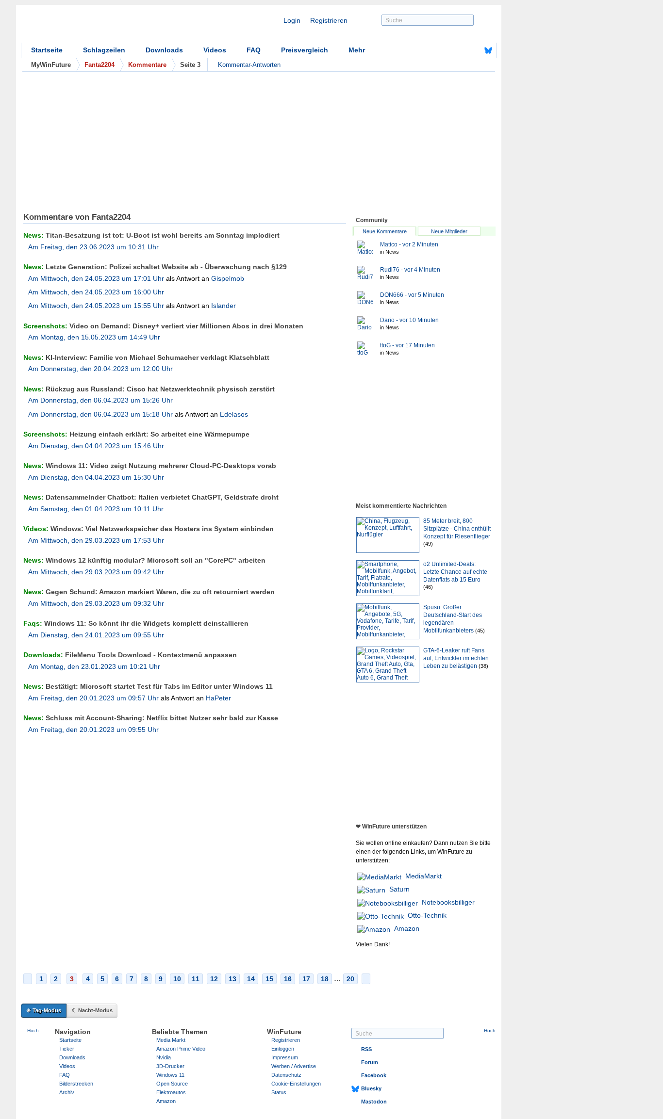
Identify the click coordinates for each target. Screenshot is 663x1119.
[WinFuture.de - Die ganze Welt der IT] (103, 26)
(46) (428, 587)
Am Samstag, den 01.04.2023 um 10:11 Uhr (96, 509)
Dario (409, 320)
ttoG (407, 345)
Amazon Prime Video (180, 1049)
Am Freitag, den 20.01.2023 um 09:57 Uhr (93, 698)
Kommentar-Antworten (249, 64)
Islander (223, 305)
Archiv (66, 1092)
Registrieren (329, 20)
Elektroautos (171, 1092)
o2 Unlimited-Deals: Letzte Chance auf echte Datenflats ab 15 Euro (455, 572)
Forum (369, 1062)
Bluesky (371, 1088)
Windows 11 (170, 1075)
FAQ (254, 50)
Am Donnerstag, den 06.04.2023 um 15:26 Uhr (100, 400)
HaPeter (218, 698)
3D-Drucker (170, 1066)
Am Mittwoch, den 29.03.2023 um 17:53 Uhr (96, 540)
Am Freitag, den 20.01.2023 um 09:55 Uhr (93, 729)
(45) (480, 630)
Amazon (406, 928)
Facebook (373, 1075)
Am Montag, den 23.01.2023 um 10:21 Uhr (94, 666)
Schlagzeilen (104, 50)
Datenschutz (286, 1075)
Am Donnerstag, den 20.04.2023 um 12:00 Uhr (100, 369)
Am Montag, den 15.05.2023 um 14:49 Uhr (94, 337)
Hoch (33, 1030)
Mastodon (374, 1101)
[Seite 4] (366, 978)
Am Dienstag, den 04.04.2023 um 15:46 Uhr (96, 446)
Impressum (284, 1057)
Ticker (66, 1049)
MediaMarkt (423, 876)
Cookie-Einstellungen (296, 1084)
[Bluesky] (488, 50)
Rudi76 (410, 269)
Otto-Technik (427, 915)
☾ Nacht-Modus (92, 1010)
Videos (214, 50)
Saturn (399, 889)
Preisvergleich (304, 50)
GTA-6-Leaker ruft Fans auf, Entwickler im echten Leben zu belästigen (456, 658)
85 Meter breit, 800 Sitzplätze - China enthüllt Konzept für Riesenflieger (457, 529)
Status (278, 1092)
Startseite (47, 50)
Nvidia (163, 1057)
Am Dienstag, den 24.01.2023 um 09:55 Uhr (96, 635)
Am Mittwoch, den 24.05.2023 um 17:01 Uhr (96, 278)
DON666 (412, 295)
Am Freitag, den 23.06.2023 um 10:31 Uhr (93, 247)
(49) (428, 544)
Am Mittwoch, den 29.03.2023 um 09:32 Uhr (96, 603)
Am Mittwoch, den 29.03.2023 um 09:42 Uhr (96, 572)
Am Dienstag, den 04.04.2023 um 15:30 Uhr (96, 477)
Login (291, 20)
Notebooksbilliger (448, 902)
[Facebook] (473, 50)
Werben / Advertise (293, 1066)
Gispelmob (227, 278)
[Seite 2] (27, 978)
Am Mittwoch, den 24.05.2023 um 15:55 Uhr (96, 305)
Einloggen (282, 1049)
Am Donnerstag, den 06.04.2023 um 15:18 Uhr (100, 414)
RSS (366, 1049)
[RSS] (458, 50)
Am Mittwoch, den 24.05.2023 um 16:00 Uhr (96, 292)
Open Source (172, 1084)
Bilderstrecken (76, 1084)
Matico (409, 244)
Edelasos (234, 414)
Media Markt (170, 1040)
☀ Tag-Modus (43, 1010)
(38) (483, 666)
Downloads (164, 50)
